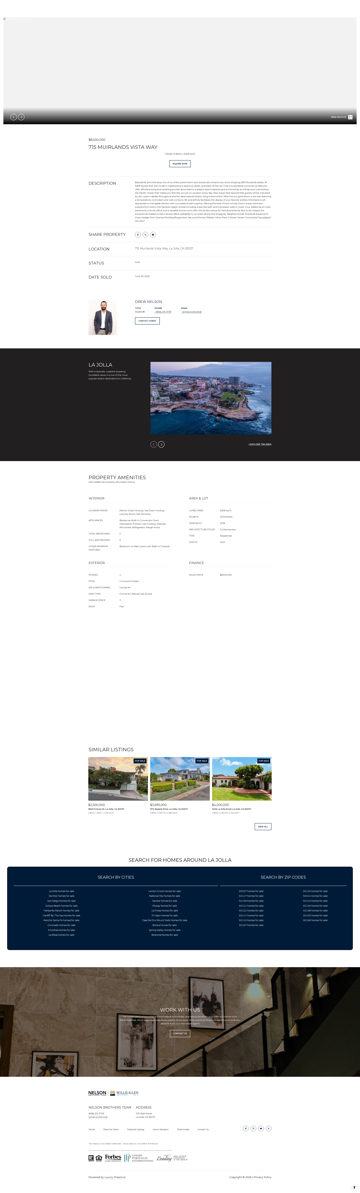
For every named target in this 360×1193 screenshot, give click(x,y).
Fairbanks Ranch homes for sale (61, 910)
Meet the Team (111, 1129)
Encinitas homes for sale (61, 930)
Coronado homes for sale (62, 925)
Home (92, 1129)
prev (13, 117)
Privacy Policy (262, 1177)
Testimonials (183, 1129)
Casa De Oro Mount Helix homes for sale (164, 920)
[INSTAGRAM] (253, 1128)
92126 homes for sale (315, 905)
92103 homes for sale (315, 915)
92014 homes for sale (315, 896)
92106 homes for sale (315, 920)
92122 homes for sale (251, 910)
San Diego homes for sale (61, 901)
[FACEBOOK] (246, 1128)
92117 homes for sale (251, 896)
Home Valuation (161, 1129)
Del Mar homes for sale (61, 896)
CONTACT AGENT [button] (147, 321)
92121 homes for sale (251, 905)
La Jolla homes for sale (61, 891)
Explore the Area (260, 444)
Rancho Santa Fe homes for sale (61, 920)
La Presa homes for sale (165, 910)
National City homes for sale (164, 896)
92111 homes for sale (251, 915)
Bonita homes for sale (165, 925)
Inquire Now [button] (180, 163)
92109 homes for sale (251, 901)
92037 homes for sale (251, 891)
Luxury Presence (115, 1177)
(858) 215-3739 (163, 311)
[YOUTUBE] (261, 1128)
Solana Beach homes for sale (61, 905)
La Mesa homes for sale (61, 935)
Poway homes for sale (164, 905)
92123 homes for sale (315, 901)
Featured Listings (135, 1129)
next (21, 117)
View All (263, 826)
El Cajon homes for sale (165, 915)
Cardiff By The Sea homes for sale (61, 915)
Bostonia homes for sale (164, 935)
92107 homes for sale (251, 925)
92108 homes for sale (315, 910)
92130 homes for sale (315, 891)
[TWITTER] (268, 1128)
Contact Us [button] (180, 1033)
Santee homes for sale (164, 901)
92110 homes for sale (251, 920)
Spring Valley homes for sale (165, 930)
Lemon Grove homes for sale (165, 891)
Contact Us (203, 1129)
